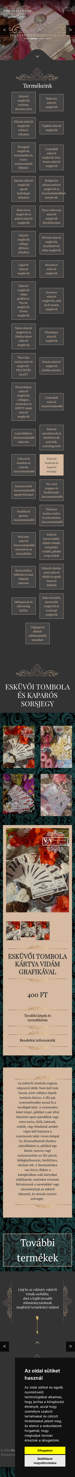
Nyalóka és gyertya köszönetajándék (24, 515)
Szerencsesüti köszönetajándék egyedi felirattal (24, 490)
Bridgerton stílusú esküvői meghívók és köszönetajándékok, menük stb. (54, 189)
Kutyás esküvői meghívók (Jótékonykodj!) (51, 366)
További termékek (37, 1250)
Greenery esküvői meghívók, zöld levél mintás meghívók (51, 300)
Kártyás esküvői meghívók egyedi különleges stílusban (23, 189)
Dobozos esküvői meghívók (52, 103)
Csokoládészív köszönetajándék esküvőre (24, 437)
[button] (4, 30)
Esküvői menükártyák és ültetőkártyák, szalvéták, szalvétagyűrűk (51, 437)
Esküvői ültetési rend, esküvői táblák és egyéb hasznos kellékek (51, 576)
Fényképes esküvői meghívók (51, 336)
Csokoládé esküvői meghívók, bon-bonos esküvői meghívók (51, 157)
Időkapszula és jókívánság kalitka (23, 606)
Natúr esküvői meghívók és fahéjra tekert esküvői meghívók (23, 336)
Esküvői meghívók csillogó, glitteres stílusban (24, 243)
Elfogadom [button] (45, 1450)
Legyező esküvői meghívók (24, 269)
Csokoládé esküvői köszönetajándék (52, 402)
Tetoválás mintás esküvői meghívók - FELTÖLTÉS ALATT (23, 366)
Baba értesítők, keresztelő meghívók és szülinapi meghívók (51, 606)
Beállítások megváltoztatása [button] (45, 1461)
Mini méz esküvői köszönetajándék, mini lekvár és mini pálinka (24, 545)
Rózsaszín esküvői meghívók (51, 269)
